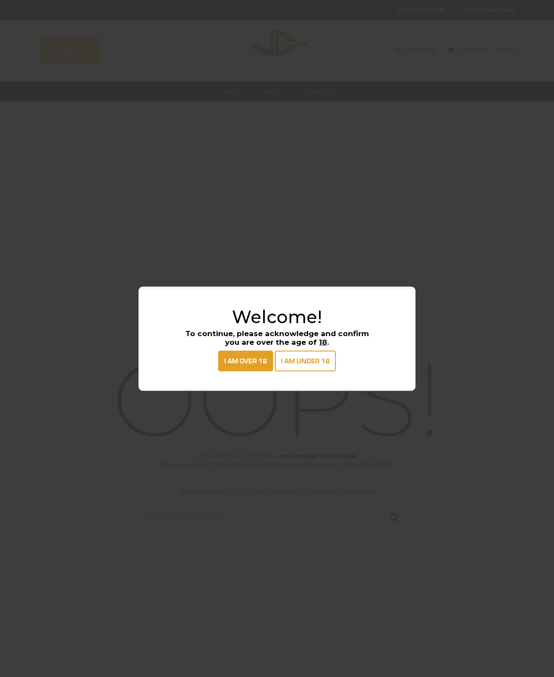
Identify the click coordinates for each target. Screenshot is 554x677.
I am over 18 (245, 360)
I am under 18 (305, 360)
